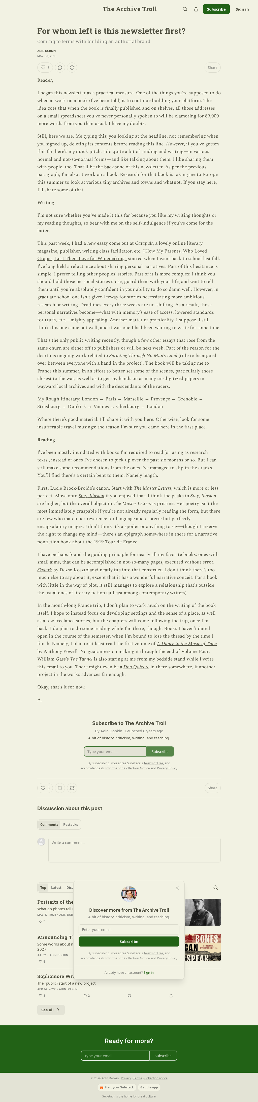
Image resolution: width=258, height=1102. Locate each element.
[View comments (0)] (60, 67)
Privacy (126, 1078)
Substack (108, 1096)
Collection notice (156, 1078)
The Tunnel (81, 659)
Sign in (242, 9)
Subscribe (216, 9)
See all (47, 1009)
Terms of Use (153, 953)
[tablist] (59, 825)
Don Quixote (136, 667)
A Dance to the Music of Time (187, 643)
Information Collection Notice (127, 958)
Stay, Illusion (91, 495)
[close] (177, 888)
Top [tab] (43, 887)
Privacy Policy (167, 958)
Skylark (44, 570)
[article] (129, 986)
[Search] (185, 9)
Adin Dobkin (46, 51)
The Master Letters (152, 488)
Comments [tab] (49, 824)
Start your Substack (119, 1087)
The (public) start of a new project (66, 983)
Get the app (149, 1087)
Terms (137, 1078)
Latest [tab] (56, 887)
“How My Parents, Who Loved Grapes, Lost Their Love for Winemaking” (122, 254)
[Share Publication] (196, 9)
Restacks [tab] (70, 824)
